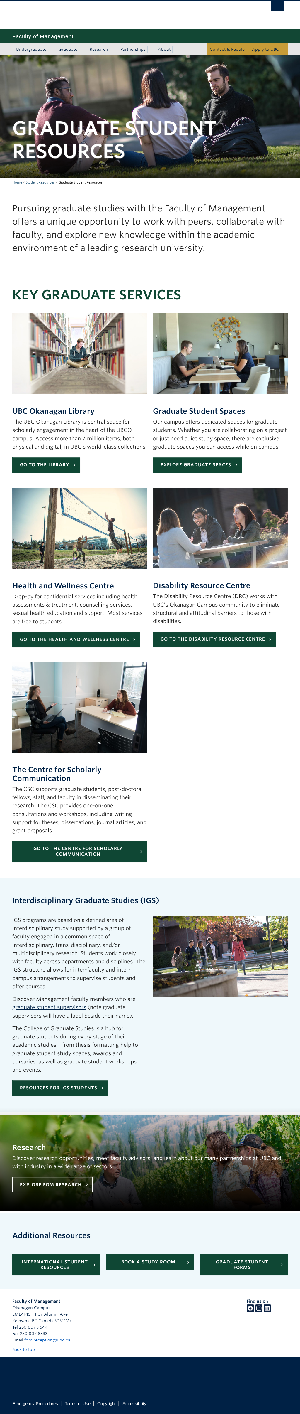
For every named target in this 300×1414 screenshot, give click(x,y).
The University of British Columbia (26, 15)
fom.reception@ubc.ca (47, 1340)
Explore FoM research (51, 1184)
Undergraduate (31, 49)
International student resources (55, 1264)
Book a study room (148, 1262)
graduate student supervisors (49, 1007)
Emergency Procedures (35, 1403)
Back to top (24, 1349)
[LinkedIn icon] (267, 1310)
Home (17, 182)
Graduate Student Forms (242, 1264)
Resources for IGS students (58, 1087)
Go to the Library (44, 464)
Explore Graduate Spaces (196, 464)
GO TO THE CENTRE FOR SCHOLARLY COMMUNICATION (78, 851)
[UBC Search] (277, 6)
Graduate (68, 49)
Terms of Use (78, 1403)
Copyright (106, 1403)
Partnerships (133, 49)
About (164, 49)
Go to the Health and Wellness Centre (74, 639)
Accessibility (134, 1403)
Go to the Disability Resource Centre (213, 639)
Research (99, 49)
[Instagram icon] (258, 1310)
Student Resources (40, 182)
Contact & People (227, 49)
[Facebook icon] (250, 1310)
